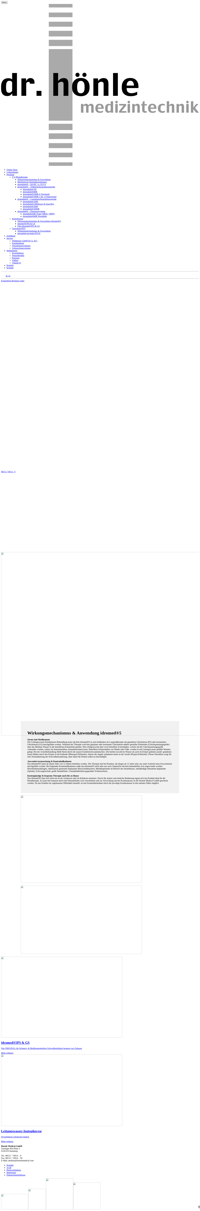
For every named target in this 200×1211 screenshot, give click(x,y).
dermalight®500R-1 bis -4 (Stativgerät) (39, 197)
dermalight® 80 (29, 189)
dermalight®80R (30, 192)
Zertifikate (11, 236)
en (9, 276)
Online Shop (12, 170)
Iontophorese (17, 219)
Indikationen (12, 250)
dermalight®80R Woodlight (35, 216)
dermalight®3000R (31, 209)
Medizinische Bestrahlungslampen (32, 182)
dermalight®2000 (30, 206)
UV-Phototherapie (20, 177)
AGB (9, 1167)
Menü (4, 2)
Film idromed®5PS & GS (28, 226)
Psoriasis (15, 258)
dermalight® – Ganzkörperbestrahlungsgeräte (36, 199)
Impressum (11, 1172)
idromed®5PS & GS (26, 223)
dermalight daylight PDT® (28, 233)
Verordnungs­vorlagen (21, 246)
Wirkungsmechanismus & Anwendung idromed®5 (39, 221)
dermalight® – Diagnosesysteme (31, 211)
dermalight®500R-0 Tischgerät (36, 194)
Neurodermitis (18, 255)
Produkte (10, 174)
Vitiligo (15, 260)
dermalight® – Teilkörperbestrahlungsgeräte (36, 187)
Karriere (10, 265)
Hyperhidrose (18, 253)
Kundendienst (18, 243)
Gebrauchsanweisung (21, 248)
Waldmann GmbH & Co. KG (24, 241)
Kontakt (10, 268)
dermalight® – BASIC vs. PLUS (31, 184)
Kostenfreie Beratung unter (12, 376)
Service (10, 238)
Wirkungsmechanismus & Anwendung (34, 179)
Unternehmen (12, 172)
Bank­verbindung (14, 1170)
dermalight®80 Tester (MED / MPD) (39, 214)
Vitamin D (16, 263)
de (7, 276)
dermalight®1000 (30, 201)
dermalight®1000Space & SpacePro (38, 204)
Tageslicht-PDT (19, 228)
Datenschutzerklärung (16, 1175)
